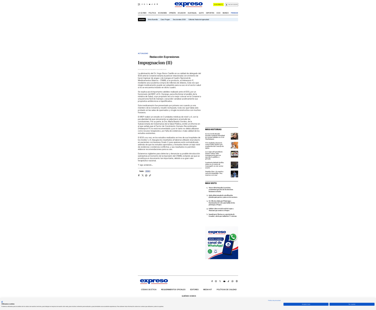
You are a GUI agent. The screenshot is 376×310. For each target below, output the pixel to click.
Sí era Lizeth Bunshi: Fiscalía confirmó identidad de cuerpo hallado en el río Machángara (215, 136)
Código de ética (148, 289)
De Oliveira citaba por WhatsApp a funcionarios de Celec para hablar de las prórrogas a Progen (222, 203)
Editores (194, 289)
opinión (172, 13)
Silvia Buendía (153, 19)
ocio (218, 13)
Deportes (210, 13)
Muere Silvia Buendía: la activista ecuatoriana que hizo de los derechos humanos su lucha (221, 189)
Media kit (207, 289)
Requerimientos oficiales (173, 289)
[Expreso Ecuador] (154, 283)
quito (201, 13)
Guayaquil (192, 13)
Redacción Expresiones (164, 56)
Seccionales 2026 (179, 19)
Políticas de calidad (227, 289)
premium (234, 13)
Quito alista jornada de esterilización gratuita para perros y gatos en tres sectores (223, 196)
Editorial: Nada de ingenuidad (199, 19)
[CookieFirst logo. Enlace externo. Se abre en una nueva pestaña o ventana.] (2, 302)
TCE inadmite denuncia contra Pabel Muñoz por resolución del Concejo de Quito (214, 145)
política (152, 13)
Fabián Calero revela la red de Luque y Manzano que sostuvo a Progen (221, 209)
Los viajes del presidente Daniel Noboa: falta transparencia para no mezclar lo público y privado (214, 155)
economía (162, 13)
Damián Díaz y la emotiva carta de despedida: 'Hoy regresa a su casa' (214, 173)
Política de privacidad (274, 300)
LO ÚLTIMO (142, 13)
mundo (226, 13)
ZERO (148, 171)
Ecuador (182, 13)
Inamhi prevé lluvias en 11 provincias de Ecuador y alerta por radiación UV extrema (222, 215)
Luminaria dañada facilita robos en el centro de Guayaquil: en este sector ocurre (214, 165)
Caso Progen (165, 19)
